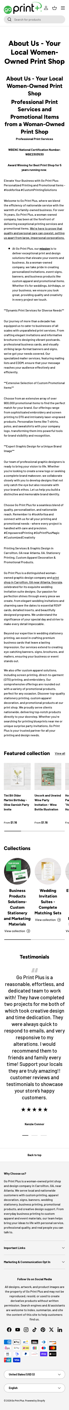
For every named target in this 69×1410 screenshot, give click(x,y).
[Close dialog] (65, 682)
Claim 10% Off (15, 718)
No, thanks (14, 724)
